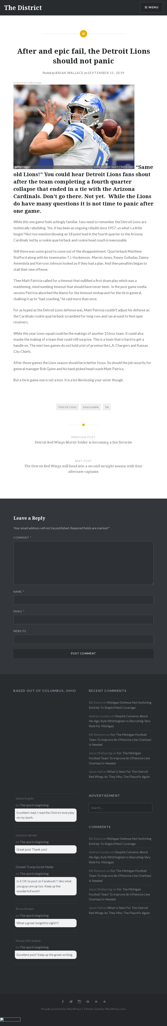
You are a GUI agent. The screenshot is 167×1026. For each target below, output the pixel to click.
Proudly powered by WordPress (61, 1009)
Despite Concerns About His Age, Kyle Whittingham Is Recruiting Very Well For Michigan (120, 721)
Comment (22, 537)
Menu (153, 7)
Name (18, 591)
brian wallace (69, 73)
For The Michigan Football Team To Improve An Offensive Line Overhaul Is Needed (120, 740)
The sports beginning (34, 805)
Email (19, 611)
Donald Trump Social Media (34, 867)
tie (107, 407)
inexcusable (91, 407)
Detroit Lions (67, 407)
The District (23, 7)
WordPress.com (115, 1009)
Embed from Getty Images (27, 83)
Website (19, 631)
